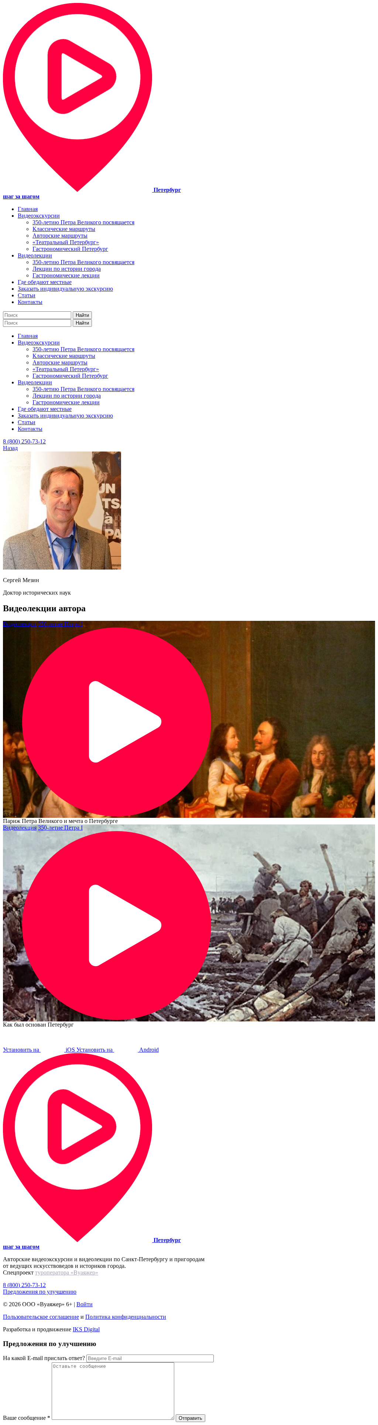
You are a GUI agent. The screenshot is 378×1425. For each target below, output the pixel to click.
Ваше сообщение (26, 1418)
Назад (10, 448)
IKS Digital (86, 1329)
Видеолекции (35, 255)
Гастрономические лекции (66, 275)
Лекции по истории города (66, 269)
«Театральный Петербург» (65, 242)
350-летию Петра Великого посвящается (83, 222)
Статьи (26, 295)
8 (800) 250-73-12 (24, 441)
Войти (84, 1304)
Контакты (30, 302)
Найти (82, 315)
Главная (28, 209)
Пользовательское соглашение (41, 1317)
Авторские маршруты (59, 235)
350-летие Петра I (60, 624)
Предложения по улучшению (39, 1292)
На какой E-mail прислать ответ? (44, 1358)
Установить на (39, 1050)
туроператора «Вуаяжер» (66, 1272)
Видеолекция (20, 624)
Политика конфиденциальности (125, 1317)
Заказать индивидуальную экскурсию (65, 289)
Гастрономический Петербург (70, 249)
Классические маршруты (63, 229)
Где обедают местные (45, 282)
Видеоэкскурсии (39, 215)
